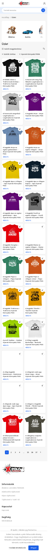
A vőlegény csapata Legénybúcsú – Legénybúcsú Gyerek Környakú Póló (34, 439)
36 (32, 452)
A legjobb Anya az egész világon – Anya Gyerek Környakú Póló (34, 149)
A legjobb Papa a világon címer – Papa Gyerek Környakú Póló (34, 279)
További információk (17, 548)
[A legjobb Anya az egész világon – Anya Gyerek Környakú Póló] (35, 136)
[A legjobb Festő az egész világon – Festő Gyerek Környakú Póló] (35, 201)
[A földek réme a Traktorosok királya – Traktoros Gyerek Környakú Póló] (12, 68)
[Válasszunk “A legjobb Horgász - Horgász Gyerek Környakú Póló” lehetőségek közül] (20, 227)
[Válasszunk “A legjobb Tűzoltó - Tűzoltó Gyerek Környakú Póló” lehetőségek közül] (42, 290)
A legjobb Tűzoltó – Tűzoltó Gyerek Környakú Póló (33, 310)
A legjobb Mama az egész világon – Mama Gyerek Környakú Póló (34, 247)
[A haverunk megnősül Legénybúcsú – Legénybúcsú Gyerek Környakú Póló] (12, 102)
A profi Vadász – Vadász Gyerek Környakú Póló (12, 341)
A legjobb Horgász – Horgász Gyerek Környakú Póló (11, 247)
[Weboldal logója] (23, 3)
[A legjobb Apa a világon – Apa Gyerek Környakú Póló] (12, 170)
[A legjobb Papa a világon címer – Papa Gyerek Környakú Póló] (35, 265)
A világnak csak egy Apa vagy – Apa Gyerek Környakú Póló (12, 406)
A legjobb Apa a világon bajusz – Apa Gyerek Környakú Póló (34, 183)
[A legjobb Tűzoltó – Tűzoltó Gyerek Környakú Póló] (35, 297)
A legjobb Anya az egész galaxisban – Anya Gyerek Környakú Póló (12, 150)
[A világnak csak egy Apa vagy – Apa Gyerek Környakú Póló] (12, 392)
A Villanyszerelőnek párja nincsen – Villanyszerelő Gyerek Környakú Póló (11, 439)
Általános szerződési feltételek (13, 488)
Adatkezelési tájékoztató (11, 492)
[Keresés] (43, 10)
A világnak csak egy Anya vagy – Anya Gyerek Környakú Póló (34, 374)
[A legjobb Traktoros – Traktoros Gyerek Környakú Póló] (12, 297)
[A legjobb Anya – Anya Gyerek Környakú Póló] (35, 102)
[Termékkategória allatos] (11, 31)
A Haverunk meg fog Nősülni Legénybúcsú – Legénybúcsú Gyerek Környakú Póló (34, 83)
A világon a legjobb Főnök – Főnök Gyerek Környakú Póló (34, 406)
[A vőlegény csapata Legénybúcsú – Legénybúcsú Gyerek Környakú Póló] (35, 424)
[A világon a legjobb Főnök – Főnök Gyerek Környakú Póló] (35, 392)
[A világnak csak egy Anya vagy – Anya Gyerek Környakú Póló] (35, 360)
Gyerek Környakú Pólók (30, 54)
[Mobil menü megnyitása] (3, 3)
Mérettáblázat (7, 521)
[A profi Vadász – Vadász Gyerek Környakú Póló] (12, 328)
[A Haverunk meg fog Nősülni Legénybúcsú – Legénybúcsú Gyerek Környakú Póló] (35, 68)
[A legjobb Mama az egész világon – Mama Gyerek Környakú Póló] (35, 233)
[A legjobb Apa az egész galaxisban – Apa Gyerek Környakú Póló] (12, 201)
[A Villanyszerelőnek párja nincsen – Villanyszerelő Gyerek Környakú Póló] (12, 424)
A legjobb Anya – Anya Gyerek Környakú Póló (34, 114)
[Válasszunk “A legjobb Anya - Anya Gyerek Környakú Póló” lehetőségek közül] (42, 95)
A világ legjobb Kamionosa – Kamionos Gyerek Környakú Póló (12, 374)
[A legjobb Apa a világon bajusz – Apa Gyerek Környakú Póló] (35, 170)
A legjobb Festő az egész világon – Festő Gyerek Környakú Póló (34, 215)
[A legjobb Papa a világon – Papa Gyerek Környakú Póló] (12, 265)
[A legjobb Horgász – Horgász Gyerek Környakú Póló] (12, 233)
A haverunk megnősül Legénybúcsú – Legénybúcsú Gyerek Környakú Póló (11, 116)
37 (36, 452)
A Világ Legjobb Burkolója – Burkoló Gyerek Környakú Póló (34, 342)
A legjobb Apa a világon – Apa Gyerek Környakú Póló (12, 183)
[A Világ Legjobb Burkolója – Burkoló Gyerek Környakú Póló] (35, 328)
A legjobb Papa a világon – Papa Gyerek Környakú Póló (12, 279)
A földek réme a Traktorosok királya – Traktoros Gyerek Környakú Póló (11, 83)
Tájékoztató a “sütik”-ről (10, 499)
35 (28, 452)
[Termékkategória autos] (27, 31)
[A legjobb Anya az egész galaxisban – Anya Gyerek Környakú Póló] (12, 136)
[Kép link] (13, 469)
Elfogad (33, 548)
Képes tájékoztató (8, 495)
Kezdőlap (5, 17)
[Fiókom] (44, 3)
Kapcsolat (5, 510)
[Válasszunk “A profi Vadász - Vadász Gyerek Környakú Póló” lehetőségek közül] (20, 322)
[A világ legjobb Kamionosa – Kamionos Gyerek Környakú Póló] (12, 360)
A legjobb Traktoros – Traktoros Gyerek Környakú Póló (11, 310)
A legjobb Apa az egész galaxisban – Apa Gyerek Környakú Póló (12, 215)
